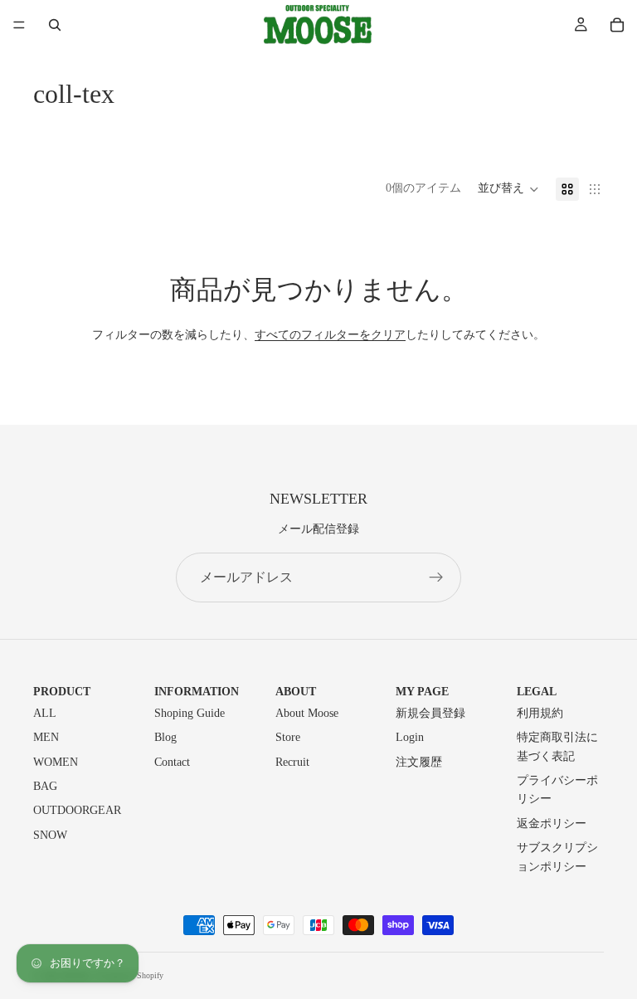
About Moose (306, 713)
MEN (46, 737)
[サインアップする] (436, 577)
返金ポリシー (551, 823)
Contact (172, 762)
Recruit (292, 762)
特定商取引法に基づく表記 (557, 746)
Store (287, 737)
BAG (45, 786)
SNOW (50, 835)
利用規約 (540, 713)
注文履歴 (419, 762)
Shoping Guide (189, 713)
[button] (508, 189)
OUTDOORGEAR (77, 810)
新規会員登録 (430, 713)
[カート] (617, 25)
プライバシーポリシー (557, 789)
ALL (44, 713)
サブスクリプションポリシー (557, 856)
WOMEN (55, 762)
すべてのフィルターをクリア (330, 335)
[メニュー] (19, 25)
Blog (165, 737)
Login (410, 737)
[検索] (54, 25)
